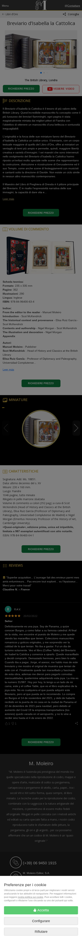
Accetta (43, 910)
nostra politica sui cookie (30, 897)
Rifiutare (41, 932)
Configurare (41, 921)
